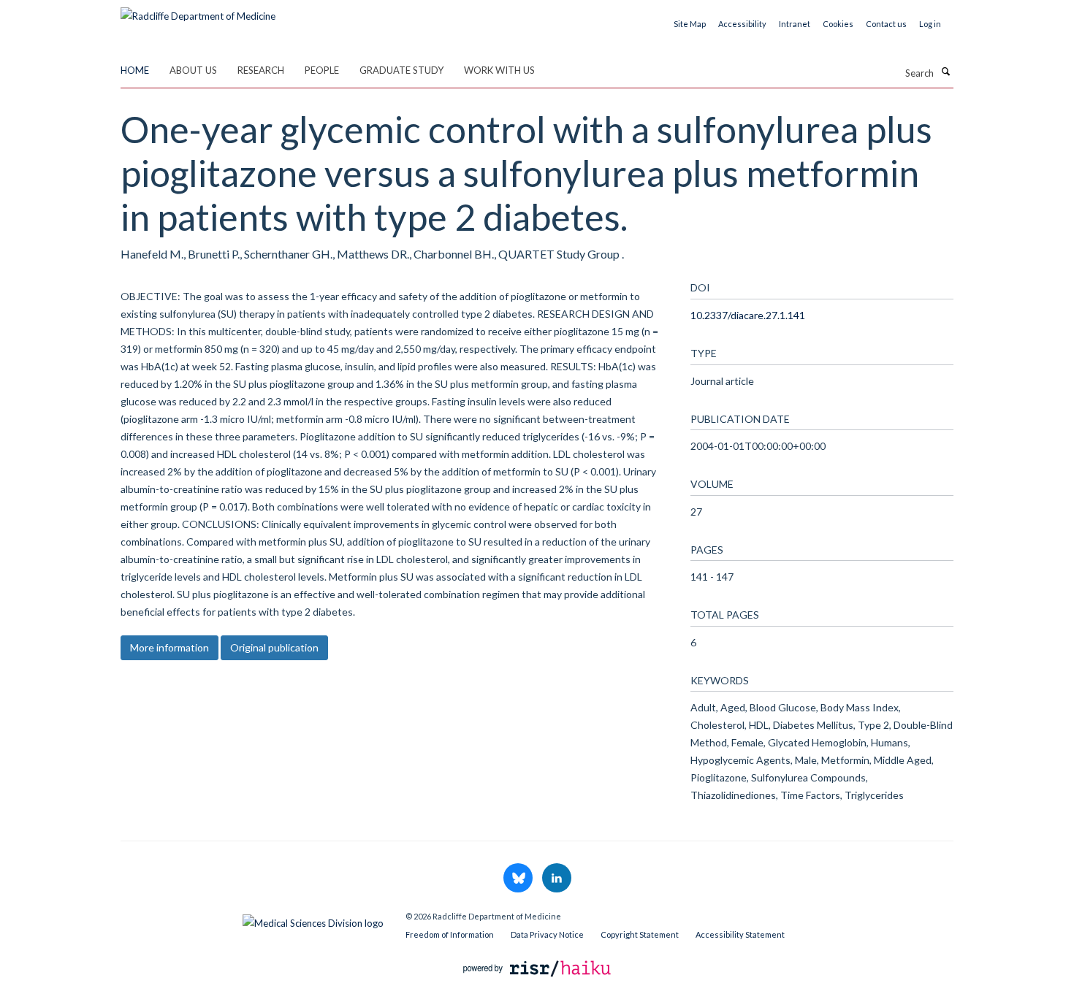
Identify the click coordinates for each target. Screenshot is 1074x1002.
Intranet (794, 23)
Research (260, 70)
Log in (930, 23)
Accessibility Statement (740, 934)
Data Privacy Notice (547, 934)
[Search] (945, 72)
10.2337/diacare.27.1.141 (747, 315)
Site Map (690, 23)
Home (135, 70)
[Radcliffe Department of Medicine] (198, 11)
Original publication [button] (274, 647)
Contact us (886, 23)
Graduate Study (401, 70)
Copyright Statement (640, 934)
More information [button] (169, 647)
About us (193, 70)
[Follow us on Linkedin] (556, 878)
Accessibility (742, 23)
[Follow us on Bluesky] (519, 878)
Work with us (499, 70)
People (322, 70)
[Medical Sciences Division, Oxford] (252, 919)
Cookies (838, 23)
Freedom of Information (449, 934)
